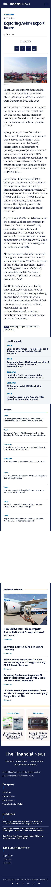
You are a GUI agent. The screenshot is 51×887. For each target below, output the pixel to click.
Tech (9, 346)
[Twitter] (22, 48)
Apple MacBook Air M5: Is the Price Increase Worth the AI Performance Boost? (23, 520)
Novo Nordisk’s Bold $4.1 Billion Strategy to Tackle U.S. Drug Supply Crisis (13, 736)
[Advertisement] (25, 557)
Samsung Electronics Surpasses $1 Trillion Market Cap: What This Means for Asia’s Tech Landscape (24, 678)
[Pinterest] (28, 48)
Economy (9, 15)
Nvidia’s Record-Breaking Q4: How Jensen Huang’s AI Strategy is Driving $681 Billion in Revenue (24, 662)
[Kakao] (17, 884)
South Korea (34, 326)
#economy (13, 326)
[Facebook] (16, 48)
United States (9, 329)
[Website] (28, 884)
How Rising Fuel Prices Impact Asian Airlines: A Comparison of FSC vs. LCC (25, 376)
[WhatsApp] (34, 48)
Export (25, 326)
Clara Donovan (11, 34)
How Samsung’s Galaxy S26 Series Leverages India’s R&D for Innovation (24, 491)
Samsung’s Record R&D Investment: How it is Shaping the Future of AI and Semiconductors (28, 364)
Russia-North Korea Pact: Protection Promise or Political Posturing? (38, 736)
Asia (20, 326)
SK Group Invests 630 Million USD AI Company (24, 387)
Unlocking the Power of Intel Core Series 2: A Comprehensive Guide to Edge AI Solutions (27, 351)
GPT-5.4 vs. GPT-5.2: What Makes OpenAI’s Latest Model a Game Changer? (23, 505)
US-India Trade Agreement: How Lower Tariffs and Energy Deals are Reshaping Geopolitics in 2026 (25, 693)
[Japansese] (33, 884)
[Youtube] (39, 884)
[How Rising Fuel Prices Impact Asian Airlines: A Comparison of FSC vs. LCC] (25, 609)
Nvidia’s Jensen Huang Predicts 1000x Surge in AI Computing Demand (25, 398)
